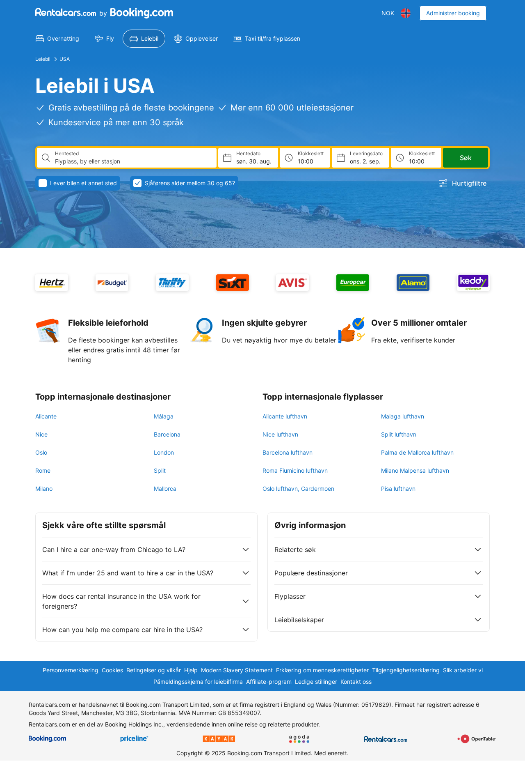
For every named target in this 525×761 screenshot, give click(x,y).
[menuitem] (57, 39)
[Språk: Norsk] (405, 13)
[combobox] (132, 161)
